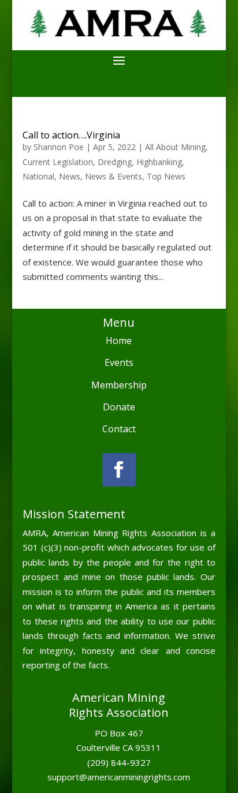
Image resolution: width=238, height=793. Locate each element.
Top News (166, 176)
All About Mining (175, 146)
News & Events (113, 176)
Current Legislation (58, 161)
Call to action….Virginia (71, 135)
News (69, 176)
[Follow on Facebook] (119, 470)
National (38, 176)
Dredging (115, 161)
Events (119, 362)
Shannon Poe (59, 146)
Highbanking (159, 161)
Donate (119, 407)
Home (119, 340)
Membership (119, 385)
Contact (119, 428)
